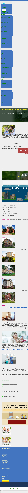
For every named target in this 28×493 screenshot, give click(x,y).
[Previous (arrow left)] (0, 492)
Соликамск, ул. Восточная (4, 462)
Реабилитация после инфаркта (5, 475)
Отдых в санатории (4, 455)
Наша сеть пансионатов (4, 454)
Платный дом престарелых (5, 219)
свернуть (27, 153)
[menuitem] (1, 2)
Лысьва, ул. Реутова (4, 464)
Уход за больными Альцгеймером (5, 470)
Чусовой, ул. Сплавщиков (4, 463)
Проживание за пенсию (4, 456)
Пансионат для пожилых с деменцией (6, 468)
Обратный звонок (5, 481)
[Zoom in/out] (2, 490)
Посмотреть (3, 237)
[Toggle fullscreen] (1, 490)
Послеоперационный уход (4, 469)
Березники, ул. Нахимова (4, 460)
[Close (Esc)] (0, 490)
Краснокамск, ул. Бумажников (5, 461)
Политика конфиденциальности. (18, 484)
